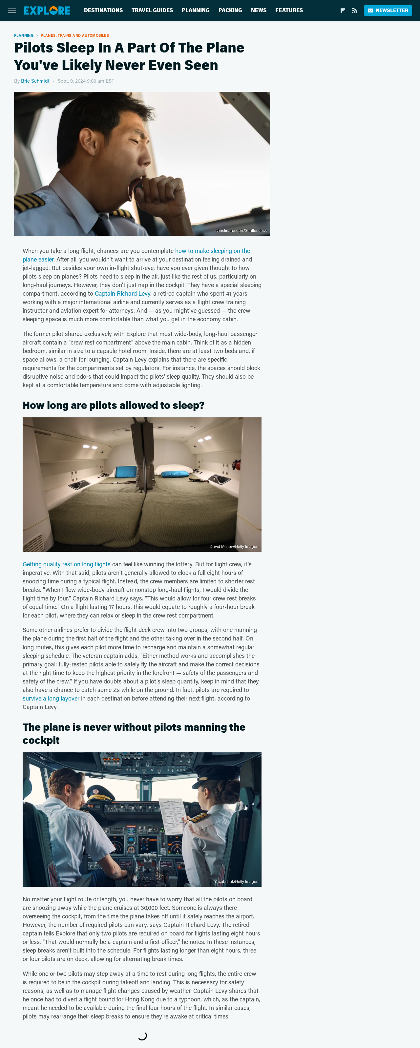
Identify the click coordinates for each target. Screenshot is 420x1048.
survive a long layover (51, 698)
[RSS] (354, 10)
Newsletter (392, 10)
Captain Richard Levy (122, 293)
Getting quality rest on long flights (67, 564)
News (258, 10)
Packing (230, 10)
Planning (196, 10)
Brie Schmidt (35, 80)
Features (289, 10)
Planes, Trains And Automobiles (75, 35)
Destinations (103, 10)
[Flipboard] (343, 10)
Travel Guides (152, 10)
